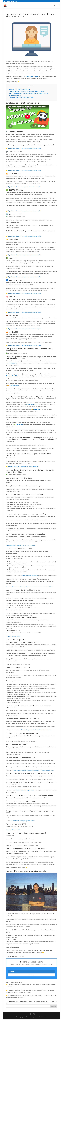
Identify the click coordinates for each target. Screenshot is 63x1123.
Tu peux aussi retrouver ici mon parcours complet (20, 545)
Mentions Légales (31, 1017)
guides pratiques (15, 990)
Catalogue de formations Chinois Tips (19, 89)
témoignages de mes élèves (30, 575)
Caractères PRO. (14, 385)
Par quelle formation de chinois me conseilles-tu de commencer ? (27, 91)
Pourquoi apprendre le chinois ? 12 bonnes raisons (36, 730)
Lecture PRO (19, 424)
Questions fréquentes (15, 95)
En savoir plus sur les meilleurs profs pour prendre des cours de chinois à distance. (30, 587)
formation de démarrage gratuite (24, 790)
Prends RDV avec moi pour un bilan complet (21, 97)
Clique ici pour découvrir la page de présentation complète (24, 170)
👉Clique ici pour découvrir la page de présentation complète (23, 148)
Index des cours (42, 1017)
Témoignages (20, 1017)
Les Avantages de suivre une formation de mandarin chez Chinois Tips (28, 93)
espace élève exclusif (32, 76)
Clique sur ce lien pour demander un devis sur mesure (23, 466)
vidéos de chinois (15, 985)
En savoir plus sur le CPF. (13, 636)
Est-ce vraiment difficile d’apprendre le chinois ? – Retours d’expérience (33, 770)
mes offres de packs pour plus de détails (23, 821)
